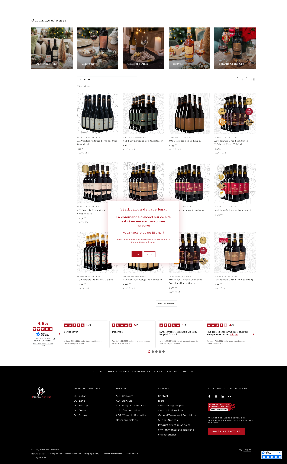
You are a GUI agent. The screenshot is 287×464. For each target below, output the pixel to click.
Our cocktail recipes (171, 410)
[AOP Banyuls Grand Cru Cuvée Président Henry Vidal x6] (235, 113)
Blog (161, 400)
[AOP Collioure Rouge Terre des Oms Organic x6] (97, 113)
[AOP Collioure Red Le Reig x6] (189, 113)
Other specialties (127, 420)
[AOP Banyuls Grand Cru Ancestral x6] (143, 113)
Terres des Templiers (49, 449)
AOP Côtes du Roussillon (131, 415)
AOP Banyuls (124, 400)
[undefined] (54, 339)
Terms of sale (131, 454)
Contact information (112, 454)
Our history (81, 405)
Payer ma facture (226, 431)
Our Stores (80, 415)
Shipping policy (91, 454)
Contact (163, 396)
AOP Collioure (124, 396)
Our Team (80, 410)
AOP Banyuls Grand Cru (131, 405)
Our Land (80, 400)
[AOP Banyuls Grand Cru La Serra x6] (143, 182)
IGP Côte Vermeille (128, 410)
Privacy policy (55, 454)
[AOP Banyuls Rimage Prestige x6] (189, 182)
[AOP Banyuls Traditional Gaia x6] (97, 252)
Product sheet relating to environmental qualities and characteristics (176, 430)
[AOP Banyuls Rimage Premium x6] (235, 182)
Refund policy (38, 454)
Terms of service (73, 454)
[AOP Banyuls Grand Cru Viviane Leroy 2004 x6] (97, 182)
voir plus (234, 334)
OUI (137, 254)
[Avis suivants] (253, 334)
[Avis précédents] (59, 334)
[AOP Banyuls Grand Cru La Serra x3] (235, 252)
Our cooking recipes (171, 405)
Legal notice (40, 457)
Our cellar (80, 396)
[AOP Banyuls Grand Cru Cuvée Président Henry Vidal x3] (189, 252)
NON (149, 254)
